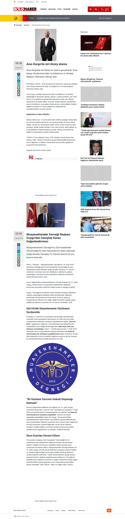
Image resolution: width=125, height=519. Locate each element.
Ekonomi (66, 9)
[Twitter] (18, 77)
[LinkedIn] (18, 81)
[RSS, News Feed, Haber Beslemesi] (109, 510)
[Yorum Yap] (18, 94)
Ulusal (37, 195)
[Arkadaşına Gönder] (18, 87)
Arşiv (37, 2)
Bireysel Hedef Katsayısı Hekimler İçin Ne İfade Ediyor (54, 18)
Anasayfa (50, 510)
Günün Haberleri (29, 2)
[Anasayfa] (15, 2)
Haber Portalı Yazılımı (23, 516)
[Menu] (90, 9)
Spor (59, 9)
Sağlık (75, 9)
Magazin (52, 9)
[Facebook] (18, 74)
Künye (57, 510)
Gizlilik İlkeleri (72, 510)
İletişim (63, 510)
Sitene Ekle (44, 2)
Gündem (43, 9)
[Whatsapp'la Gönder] (18, 84)
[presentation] (20, 18)
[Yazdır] (18, 91)
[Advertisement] (46, 178)
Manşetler (20, 2)
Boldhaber (39, 159)
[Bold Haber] (25, 9)
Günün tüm (105, 18)
